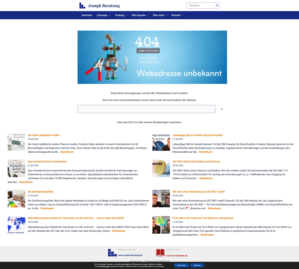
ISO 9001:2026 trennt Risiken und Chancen (196, 161)
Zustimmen (181, 265)
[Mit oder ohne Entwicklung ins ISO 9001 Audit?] (161, 198)
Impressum (136, 261)
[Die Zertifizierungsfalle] (16, 198)
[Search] (217, 6)
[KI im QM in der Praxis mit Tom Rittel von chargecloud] (161, 225)
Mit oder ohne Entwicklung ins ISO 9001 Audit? (199, 191)
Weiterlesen (67, 151)
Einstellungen (105, 266)
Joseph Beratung (104, 5)
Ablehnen (197, 265)
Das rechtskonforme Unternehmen (47, 161)
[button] (109, 15)
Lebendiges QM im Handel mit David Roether (198, 135)
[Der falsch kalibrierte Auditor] (16, 142)
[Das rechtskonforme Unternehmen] (16, 168)
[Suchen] (222, 109)
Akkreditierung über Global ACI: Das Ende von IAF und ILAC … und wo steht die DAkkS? (76, 218)
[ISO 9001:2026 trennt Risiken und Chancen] (161, 168)
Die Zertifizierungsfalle (40, 191)
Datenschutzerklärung (157, 261)
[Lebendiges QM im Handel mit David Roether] (161, 142)
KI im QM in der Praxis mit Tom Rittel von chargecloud (203, 218)
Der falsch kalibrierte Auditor (44, 135)
